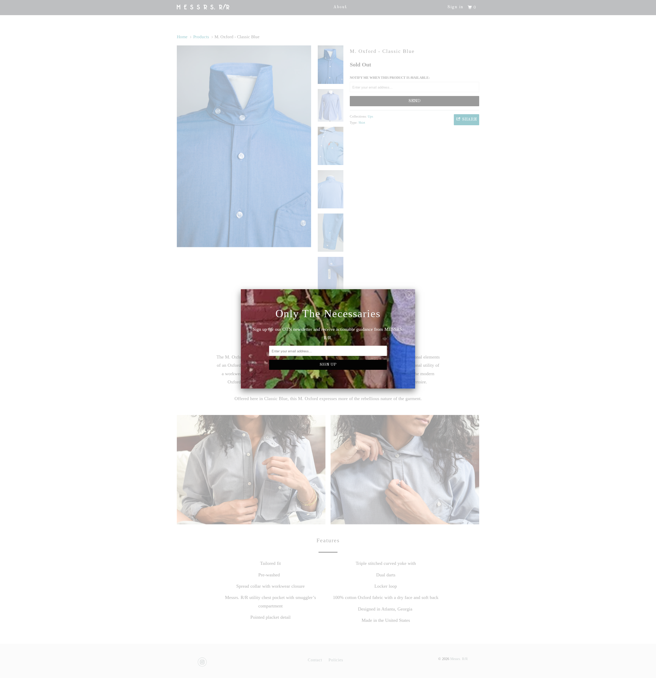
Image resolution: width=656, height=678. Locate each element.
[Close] (409, 293)
